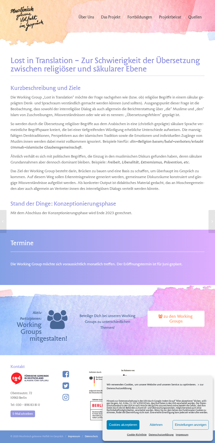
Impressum (182, 435)
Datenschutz (91, 436)
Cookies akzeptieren (123, 424)
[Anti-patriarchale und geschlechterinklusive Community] (211, 221)
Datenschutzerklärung (161, 435)
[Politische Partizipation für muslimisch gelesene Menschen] (3, 221)
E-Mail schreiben (23, 414)
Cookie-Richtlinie (137, 435)
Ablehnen (156, 424)
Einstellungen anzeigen (190, 424)
